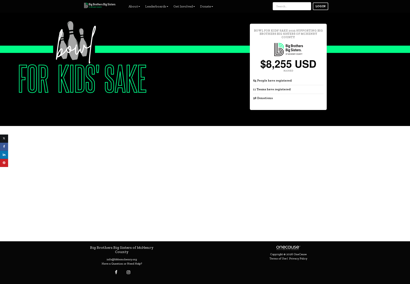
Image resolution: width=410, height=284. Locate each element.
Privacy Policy (298, 258)
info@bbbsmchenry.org (122, 259)
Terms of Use (278, 258)
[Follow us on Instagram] (127, 272)
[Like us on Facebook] (115, 272)
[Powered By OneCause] (288, 247)
